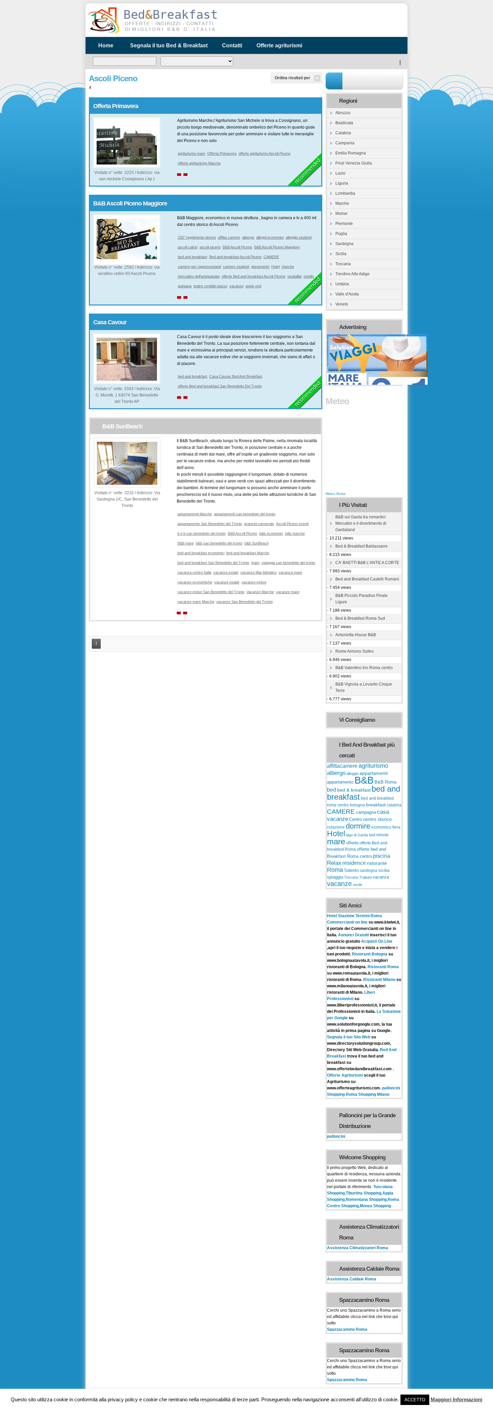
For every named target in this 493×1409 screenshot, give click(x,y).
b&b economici (271, 533)
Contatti (232, 45)
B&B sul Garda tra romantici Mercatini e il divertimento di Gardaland (360, 523)
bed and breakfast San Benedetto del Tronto (213, 563)
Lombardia (345, 193)
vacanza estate (225, 572)
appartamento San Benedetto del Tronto (209, 524)
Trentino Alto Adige (352, 274)
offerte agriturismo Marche (199, 163)
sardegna (368, 870)
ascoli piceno (210, 247)
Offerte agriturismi (279, 45)
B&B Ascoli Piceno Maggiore (130, 203)
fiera (396, 827)
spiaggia (335, 877)
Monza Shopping (375, 1206)
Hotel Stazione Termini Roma (354, 915)
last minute (379, 835)
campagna (366, 812)
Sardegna (344, 243)
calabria (394, 805)
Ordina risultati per (292, 78)
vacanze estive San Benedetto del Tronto (210, 592)
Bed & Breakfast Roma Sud (360, 618)
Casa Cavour (109, 322)
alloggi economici (270, 237)
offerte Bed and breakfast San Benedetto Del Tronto (220, 386)
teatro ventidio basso (210, 286)
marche (288, 267)
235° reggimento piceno (197, 237)
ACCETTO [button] (414, 1399)
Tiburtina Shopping (363, 1193)
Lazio (340, 173)
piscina (381, 856)
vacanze (236, 286)
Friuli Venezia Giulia (353, 163)
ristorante (377, 863)
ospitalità (294, 276)
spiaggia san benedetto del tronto (288, 563)
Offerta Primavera (115, 106)
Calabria (343, 133)
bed (331, 790)
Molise (341, 213)
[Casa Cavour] (127, 379)
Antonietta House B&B (355, 634)
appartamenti (374, 773)
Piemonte (344, 223)
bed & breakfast (354, 790)
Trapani (365, 877)
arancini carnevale (259, 524)
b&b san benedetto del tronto (219, 543)
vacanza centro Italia (194, 572)
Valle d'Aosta (347, 294)
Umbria (342, 284)
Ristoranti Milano (379, 979)
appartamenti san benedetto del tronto (244, 514)
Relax (334, 862)
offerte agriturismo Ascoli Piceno (264, 153)
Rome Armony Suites (354, 651)
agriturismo (373, 765)
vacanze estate (226, 582)
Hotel (275, 267)
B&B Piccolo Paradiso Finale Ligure (361, 598)
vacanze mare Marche (195, 602)
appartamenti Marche (194, 514)
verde (357, 885)
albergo (248, 237)
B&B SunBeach (122, 426)
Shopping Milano (373, 1094)
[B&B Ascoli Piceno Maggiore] (127, 257)
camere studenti (236, 267)
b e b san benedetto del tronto (201, 533)
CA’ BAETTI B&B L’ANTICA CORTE (367, 562)
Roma (335, 869)
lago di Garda (357, 835)
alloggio (352, 773)
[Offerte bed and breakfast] (153, 33)
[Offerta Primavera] (127, 163)
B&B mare (185, 543)
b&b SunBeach (256, 543)
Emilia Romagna (350, 153)
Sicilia (340, 253)
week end (253, 286)
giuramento (260, 267)
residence (354, 863)
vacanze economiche (194, 582)
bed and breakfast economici (200, 553)
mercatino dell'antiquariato (199, 276)
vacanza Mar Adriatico (258, 572)
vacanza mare (290, 572)
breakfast (376, 804)
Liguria (341, 183)
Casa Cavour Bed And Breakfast (235, 376)
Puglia (341, 233)
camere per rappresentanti (199, 267)
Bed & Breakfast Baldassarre (361, 546)
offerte (352, 843)
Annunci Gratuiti (354, 935)
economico (381, 827)
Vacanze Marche (260, 592)
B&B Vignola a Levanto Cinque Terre (363, 687)
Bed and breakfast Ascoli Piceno (235, 257)
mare (255, 563)
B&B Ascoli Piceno (237, 247)
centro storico (377, 819)
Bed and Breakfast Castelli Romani (367, 579)
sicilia (383, 870)
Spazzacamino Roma (347, 1329)
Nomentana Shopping (366, 1199)
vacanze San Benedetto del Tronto (244, 602)
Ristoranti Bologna (369, 954)
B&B (364, 780)
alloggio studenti (299, 237)
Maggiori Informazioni (456, 1399)
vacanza (381, 877)
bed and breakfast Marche (247, 553)
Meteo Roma (335, 494)
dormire (358, 826)
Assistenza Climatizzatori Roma (357, 1248)
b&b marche (295, 533)
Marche (342, 203)
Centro (355, 819)
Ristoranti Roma (383, 967)
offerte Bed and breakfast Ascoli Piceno (253, 276)
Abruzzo (342, 112)
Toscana (343, 264)
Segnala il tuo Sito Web (348, 1037)
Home (105, 45)
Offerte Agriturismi (345, 1075)
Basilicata (344, 123)
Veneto (341, 304)
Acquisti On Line (376, 941)
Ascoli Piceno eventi (292, 524)
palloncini (391, 1088)
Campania (344, 143)
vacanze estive (253, 582)
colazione (336, 827)
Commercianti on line (347, 922)
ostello (309, 276)
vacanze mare (287, 592)
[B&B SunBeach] (127, 483)
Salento (351, 870)
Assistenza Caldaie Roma (351, 1279)
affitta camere (229, 237)
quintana (184, 286)
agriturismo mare (191, 153)
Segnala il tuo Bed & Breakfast (169, 45)
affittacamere (342, 766)
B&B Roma (385, 782)
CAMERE (271, 257)
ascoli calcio (188, 247)
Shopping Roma (342, 1094)
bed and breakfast (192, 257)
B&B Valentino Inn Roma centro (364, 667)
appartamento (340, 782)
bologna (357, 805)
